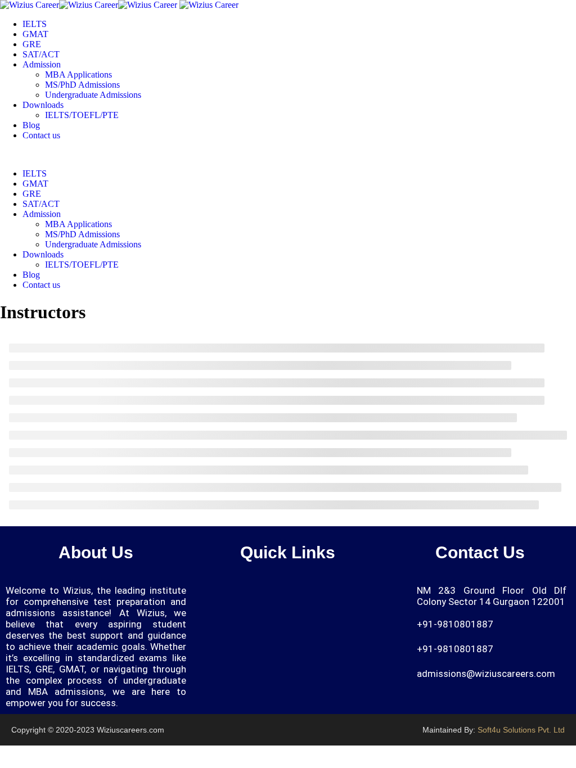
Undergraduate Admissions (93, 95)
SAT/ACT (41, 54)
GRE (31, 44)
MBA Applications (78, 74)
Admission (41, 64)
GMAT (35, 34)
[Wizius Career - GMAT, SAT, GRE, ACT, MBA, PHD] (88, 5)
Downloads (43, 105)
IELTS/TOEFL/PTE (82, 115)
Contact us (41, 135)
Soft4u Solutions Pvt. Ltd (521, 729)
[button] (369, 595)
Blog (31, 125)
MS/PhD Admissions (82, 84)
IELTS (34, 24)
